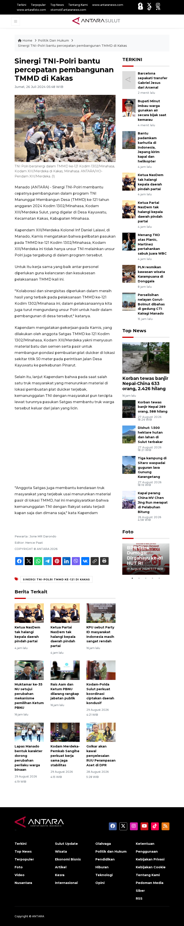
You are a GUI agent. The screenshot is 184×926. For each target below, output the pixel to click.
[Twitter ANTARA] (149, 5)
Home (27, 40)
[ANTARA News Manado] (96, 21)
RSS (139, 898)
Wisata (61, 851)
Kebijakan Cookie (151, 867)
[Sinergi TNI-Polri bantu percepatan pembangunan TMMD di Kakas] (145, 358)
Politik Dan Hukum (54, 40)
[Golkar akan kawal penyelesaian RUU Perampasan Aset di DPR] (101, 732)
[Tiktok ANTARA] (150, 8)
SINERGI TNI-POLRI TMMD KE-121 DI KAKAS (56, 579)
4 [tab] (152, 578)
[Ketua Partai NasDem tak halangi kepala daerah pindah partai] (65, 613)
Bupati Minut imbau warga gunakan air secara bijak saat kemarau (152, 110)
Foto (128, 531)
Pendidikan (105, 859)
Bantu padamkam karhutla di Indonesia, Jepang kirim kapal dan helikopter (149, 147)
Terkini (21, 4)
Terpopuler (38, 4)
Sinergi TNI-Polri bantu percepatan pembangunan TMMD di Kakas (72, 46)
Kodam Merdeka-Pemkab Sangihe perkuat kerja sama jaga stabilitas (65, 755)
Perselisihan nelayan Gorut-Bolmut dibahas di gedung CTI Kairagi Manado (151, 304)
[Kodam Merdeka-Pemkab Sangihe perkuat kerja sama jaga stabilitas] (65, 732)
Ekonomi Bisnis (68, 859)
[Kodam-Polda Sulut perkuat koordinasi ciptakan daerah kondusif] (101, 670)
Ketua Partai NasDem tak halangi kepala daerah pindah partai (62, 636)
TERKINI (132, 59)
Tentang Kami (78, 4)
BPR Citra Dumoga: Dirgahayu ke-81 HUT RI (145, 555)
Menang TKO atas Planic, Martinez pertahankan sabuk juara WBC (152, 244)
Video (19, 875)
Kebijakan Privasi (150, 859)
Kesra (59, 875)
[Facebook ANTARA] (140, 5)
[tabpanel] (145, 559)
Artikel (60, 867)
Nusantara (23, 883)
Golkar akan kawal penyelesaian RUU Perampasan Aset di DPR (101, 755)
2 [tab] (139, 578)
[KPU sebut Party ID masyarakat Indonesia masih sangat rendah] (101, 613)
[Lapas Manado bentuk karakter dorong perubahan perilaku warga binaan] (29, 732)
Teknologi (104, 875)
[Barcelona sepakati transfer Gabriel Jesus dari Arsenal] (129, 80)
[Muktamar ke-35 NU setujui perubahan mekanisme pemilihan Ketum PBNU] (29, 670)
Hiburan (102, 867)
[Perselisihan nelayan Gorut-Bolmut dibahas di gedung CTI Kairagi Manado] (129, 301)
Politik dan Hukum (111, 851)
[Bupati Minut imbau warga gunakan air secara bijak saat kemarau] (129, 107)
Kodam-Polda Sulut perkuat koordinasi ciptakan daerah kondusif (100, 693)
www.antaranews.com (107, 4)
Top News (57, 4)
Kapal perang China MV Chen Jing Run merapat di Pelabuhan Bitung (153, 502)
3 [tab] (146, 578)
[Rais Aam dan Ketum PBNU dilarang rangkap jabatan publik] (65, 670)
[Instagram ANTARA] (158, 5)
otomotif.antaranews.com (68, 9)
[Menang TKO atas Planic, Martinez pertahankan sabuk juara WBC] (129, 241)
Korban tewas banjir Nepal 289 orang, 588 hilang (152, 407)
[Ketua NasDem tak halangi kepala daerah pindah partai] (29, 613)
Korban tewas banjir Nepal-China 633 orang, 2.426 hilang (145, 383)
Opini (100, 883)
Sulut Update (66, 844)
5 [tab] (159, 578)
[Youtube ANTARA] (140, 8)
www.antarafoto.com (31, 9)
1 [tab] (132, 578)
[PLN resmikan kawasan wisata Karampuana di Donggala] (129, 274)
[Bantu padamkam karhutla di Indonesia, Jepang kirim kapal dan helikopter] (129, 140)
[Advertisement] (65, 448)
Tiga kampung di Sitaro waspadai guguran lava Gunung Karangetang (152, 467)
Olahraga (103, 844)
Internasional (66, 883)
